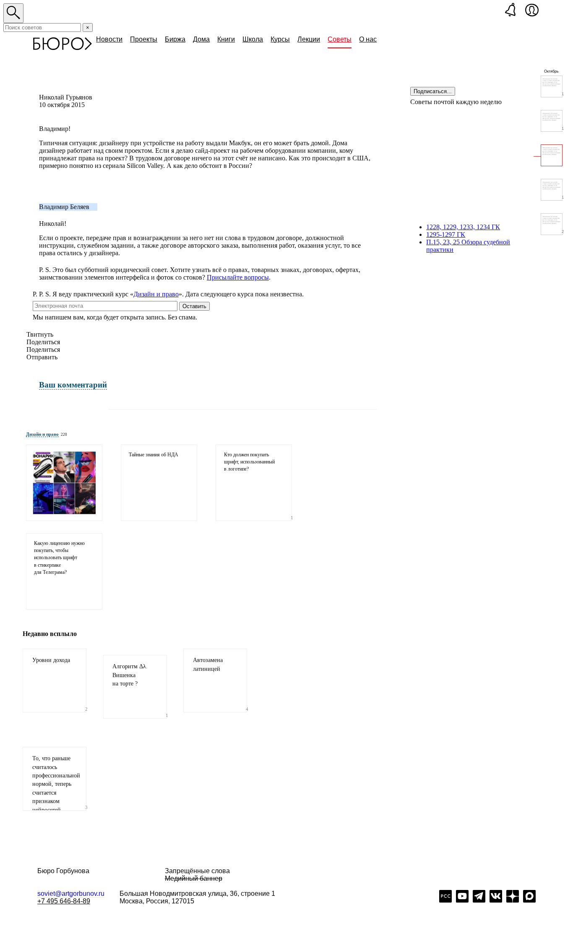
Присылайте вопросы (238, 277)
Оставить (194, 306)
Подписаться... (433, 91)
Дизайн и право (156, 294)
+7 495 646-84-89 (63, 901)
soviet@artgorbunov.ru (70, 893)
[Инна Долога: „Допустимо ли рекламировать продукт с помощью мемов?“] (64, 483)
